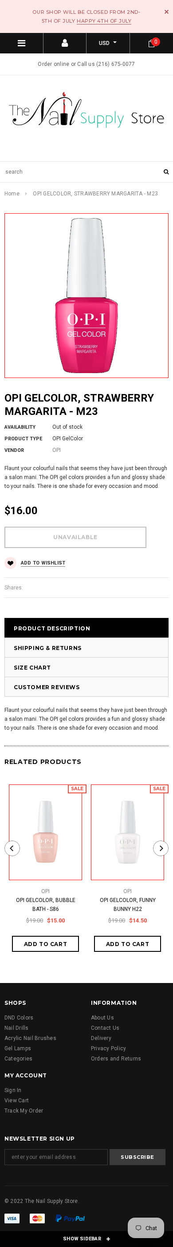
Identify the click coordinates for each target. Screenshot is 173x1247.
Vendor (14, 450)
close (167, 12)
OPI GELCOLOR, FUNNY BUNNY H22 (128, 904)
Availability (19, 427)
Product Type (23, 439)
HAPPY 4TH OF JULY (104, 21)
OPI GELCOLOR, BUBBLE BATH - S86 (45, 904)
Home (12, 194)
